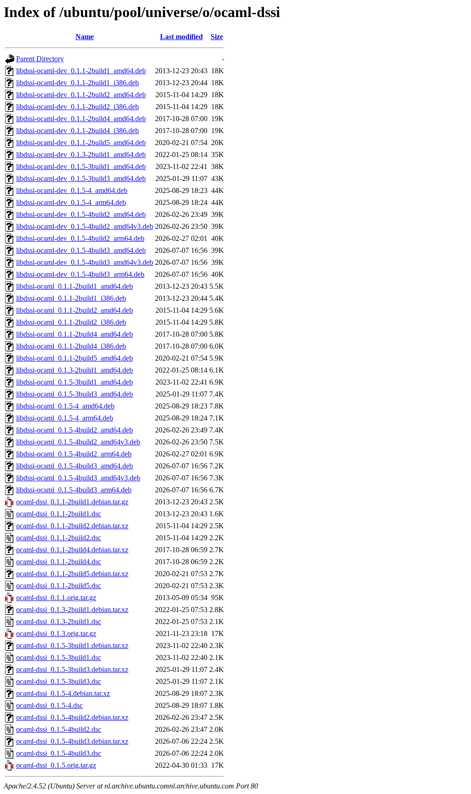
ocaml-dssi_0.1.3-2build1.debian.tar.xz (72, 609)
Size (217, 37)
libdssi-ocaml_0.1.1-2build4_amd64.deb (74, 334)
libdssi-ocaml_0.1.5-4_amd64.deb (65, 406)
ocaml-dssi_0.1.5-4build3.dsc (58, 753)
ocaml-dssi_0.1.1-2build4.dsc (58, 562)
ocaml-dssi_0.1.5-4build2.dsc (58, 729)
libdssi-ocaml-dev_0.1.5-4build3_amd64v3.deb (84, 262)
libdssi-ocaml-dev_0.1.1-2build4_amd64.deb (81, 119)
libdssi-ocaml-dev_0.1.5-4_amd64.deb (71, 190)
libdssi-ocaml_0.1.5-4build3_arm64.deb (74, 490)
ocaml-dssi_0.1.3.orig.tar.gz (56, 633)
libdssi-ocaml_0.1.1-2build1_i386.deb (71, 298)
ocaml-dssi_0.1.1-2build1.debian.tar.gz (72, 502)
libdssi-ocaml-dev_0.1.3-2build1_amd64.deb (81, 154)
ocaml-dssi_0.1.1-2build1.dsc (58, 514)
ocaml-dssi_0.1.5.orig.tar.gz (56, 765)
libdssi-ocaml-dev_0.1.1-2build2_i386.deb (77, 107)
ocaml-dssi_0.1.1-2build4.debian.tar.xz (72, 550)
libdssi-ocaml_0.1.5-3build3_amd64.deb (74, 394)
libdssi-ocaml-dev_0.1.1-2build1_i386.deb (77, 83)
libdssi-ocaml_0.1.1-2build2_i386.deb (71, 322)
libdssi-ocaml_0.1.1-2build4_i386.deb (71, 346)
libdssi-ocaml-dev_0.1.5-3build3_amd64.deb (81, 178)
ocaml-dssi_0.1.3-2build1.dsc (58, 621)
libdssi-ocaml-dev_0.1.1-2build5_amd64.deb (81, 142)
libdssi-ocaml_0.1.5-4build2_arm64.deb (74, 454)
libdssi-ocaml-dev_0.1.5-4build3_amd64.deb (81, 250)
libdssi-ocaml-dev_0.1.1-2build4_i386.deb (77, 130)
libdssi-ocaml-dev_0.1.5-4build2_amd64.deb (81, 214)
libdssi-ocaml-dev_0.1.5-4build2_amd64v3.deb (84, 226)
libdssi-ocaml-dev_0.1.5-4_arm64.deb (71, 202)
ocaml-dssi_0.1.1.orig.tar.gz (56, 597)
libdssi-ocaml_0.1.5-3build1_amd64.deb (74, 382)
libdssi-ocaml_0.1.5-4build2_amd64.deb (74, 430)
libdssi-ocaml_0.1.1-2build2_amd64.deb (74, 310)
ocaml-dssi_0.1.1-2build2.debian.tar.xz (72, 526)
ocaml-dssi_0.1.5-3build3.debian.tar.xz (72, 669)
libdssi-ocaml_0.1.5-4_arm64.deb (64, 418)
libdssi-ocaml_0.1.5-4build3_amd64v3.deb (78, 478)
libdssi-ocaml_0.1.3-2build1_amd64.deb (74, 370)
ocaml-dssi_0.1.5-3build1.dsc (58, 657)
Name (84, 37)
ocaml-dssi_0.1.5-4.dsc (49, 705)
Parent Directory (40, 59)
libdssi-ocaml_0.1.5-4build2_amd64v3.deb (78, 442)
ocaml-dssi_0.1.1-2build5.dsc (58, 586)
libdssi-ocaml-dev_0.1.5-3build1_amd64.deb (81, 166)
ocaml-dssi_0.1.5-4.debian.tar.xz (63, 693)
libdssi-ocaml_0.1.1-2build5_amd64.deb (74, 358)
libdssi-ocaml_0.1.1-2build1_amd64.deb (74, 286)
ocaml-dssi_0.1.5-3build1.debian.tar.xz (72, 645)
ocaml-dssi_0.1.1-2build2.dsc (58, 538)
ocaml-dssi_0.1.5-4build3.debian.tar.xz (72, 741)
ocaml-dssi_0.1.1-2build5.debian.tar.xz (72, 574)
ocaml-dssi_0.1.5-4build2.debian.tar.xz (72, 717)
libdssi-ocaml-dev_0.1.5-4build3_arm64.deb (80, 274)
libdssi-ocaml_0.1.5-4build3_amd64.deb (74, 466)
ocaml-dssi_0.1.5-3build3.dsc (58, 681)
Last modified (181, 37)
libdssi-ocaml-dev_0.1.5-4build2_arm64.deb (80, 238)
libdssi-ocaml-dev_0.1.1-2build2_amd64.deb (81, 95)
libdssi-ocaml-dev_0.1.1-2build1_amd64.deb (81, 71)
